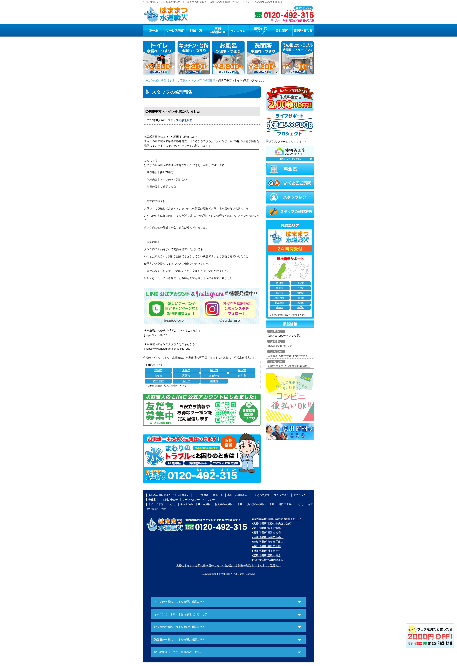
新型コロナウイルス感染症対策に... (289, 366)
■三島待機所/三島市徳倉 (266, 555)
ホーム (153, 30)
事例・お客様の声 (217, 30)
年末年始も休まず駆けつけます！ (288, 355)
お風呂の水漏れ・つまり (228, 504)
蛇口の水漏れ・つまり (291, 504)
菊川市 (242, 375)
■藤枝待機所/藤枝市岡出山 (267, 541)
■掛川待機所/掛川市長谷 (266, 550)
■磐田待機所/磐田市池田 (266, 546)
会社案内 (281, 30)
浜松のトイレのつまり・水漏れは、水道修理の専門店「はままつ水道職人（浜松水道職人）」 (199, 357)
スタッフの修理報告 (203, 80)
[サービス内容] (168, 30)
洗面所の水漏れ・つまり (260, 504)
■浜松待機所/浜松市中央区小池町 (272, 523)
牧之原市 (158, 381)
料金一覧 (196, 30)
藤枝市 (158, 375)
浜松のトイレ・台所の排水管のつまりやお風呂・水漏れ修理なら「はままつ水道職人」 (228, 565)
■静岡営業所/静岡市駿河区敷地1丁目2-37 (276, 518)
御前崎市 (214, 375)
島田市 (186, 381)
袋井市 (214, 381)
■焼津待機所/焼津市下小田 (267, 537)
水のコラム (239, 30)
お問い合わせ (303, 30)
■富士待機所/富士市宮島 (266, 528)
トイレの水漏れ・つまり (162, 504)
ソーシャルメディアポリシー (198, 499)
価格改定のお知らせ (280, 345)
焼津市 (242, 370)
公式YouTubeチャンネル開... (284, 335)
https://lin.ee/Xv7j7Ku (157, 335)
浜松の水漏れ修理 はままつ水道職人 (166, 80)
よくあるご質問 (260, 495)
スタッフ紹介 (281, 495)
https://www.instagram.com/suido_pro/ (167, 348)
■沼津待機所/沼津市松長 (266, 532)
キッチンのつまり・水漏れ (195, 504)
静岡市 (158, 370)
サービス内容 (174, 30)
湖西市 (186, 375)
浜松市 (186, 370)
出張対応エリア (260, 30)
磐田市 (214, 370)
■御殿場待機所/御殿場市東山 (269, 559)
